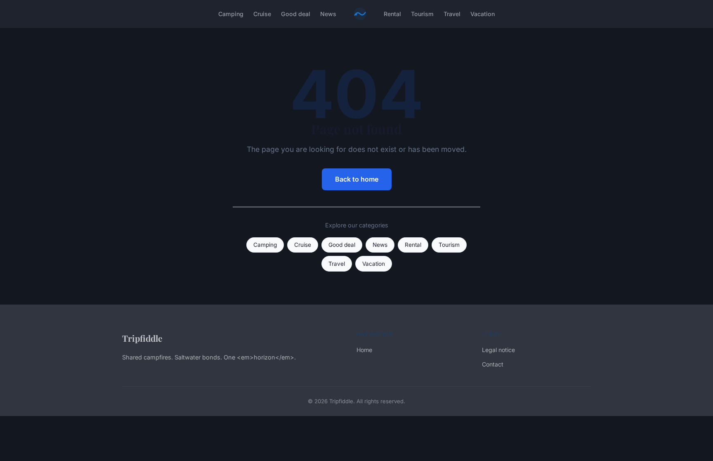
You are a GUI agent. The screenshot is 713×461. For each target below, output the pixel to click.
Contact (492, 364)
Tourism (422, 13)
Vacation (482, 13)
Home (364, 349)
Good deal (295, 13)
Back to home (356, 179)
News (328, 13)
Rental (392, 13)
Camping (230, 13)
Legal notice (498, 349)
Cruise (262, 13)
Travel (452, 13)
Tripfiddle (142, 338)
